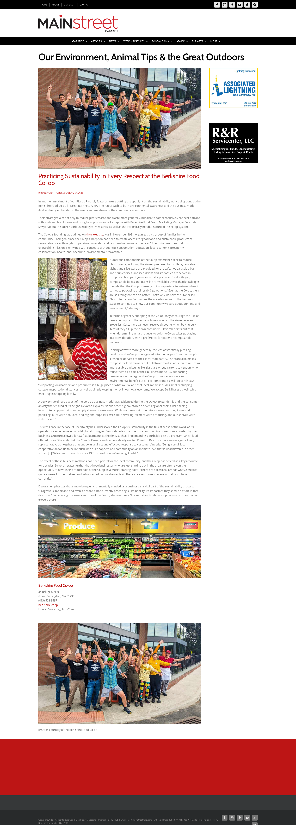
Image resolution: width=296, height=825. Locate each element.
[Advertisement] (233, 229)
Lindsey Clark (47, 192)
